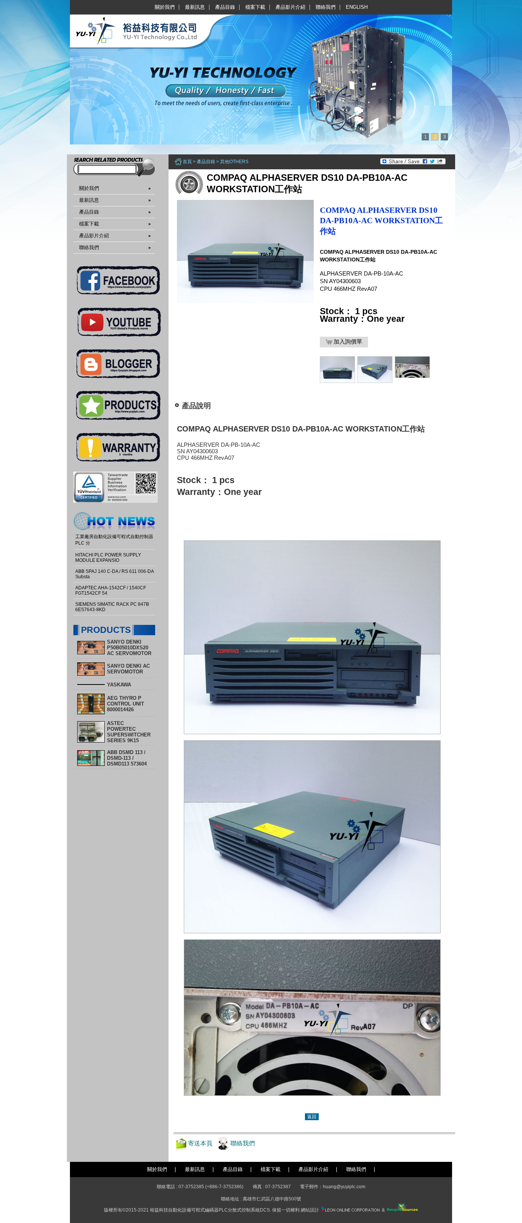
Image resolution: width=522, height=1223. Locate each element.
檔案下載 (255, 7)
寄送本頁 (200, 1143)
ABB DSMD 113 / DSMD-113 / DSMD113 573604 (127, 758)
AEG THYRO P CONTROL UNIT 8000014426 (125, 703)
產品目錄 (225, 7)
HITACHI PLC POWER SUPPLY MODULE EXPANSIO (108, 557)
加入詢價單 (347, 341)
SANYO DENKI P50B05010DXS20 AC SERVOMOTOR (129, 647)
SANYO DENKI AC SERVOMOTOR (128, 669)
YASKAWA (119, 685)
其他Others (234, 161)
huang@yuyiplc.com (344, 1186)
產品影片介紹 (290, 7)
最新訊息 (195, 7)
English (357, 7)
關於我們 (165, 7)
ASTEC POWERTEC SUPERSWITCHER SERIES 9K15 (129, 731)
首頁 (187, 161)
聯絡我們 (326, 7)
